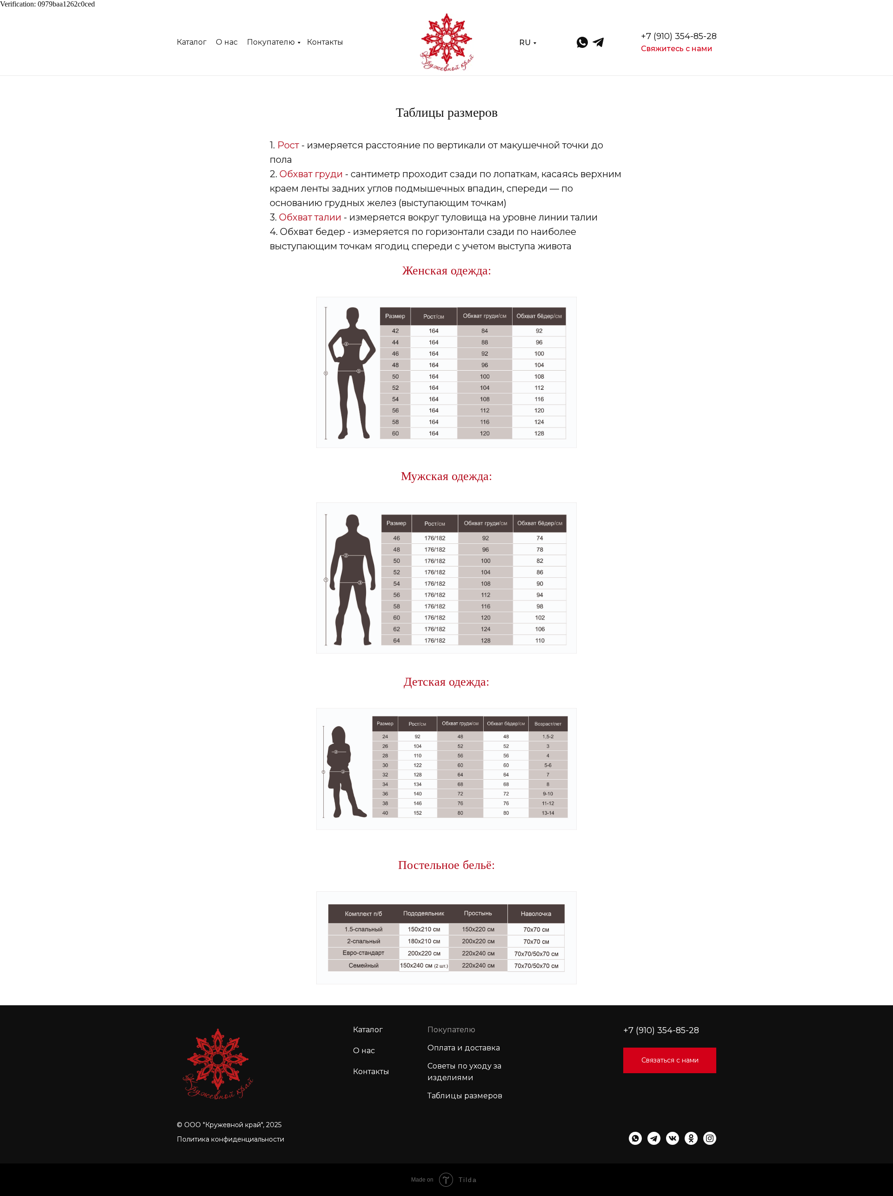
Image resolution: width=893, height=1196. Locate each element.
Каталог (192, 42)
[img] (446, 42)
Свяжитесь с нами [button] (677, 48)
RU (525, 42)
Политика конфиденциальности (230, 1139)
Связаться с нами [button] (670, 1060)
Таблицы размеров (464, 1095)
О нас (227, 42)
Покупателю (271, 42)
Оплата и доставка (463, 1047)
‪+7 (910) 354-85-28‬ (679, 36)
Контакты (325, 42)
